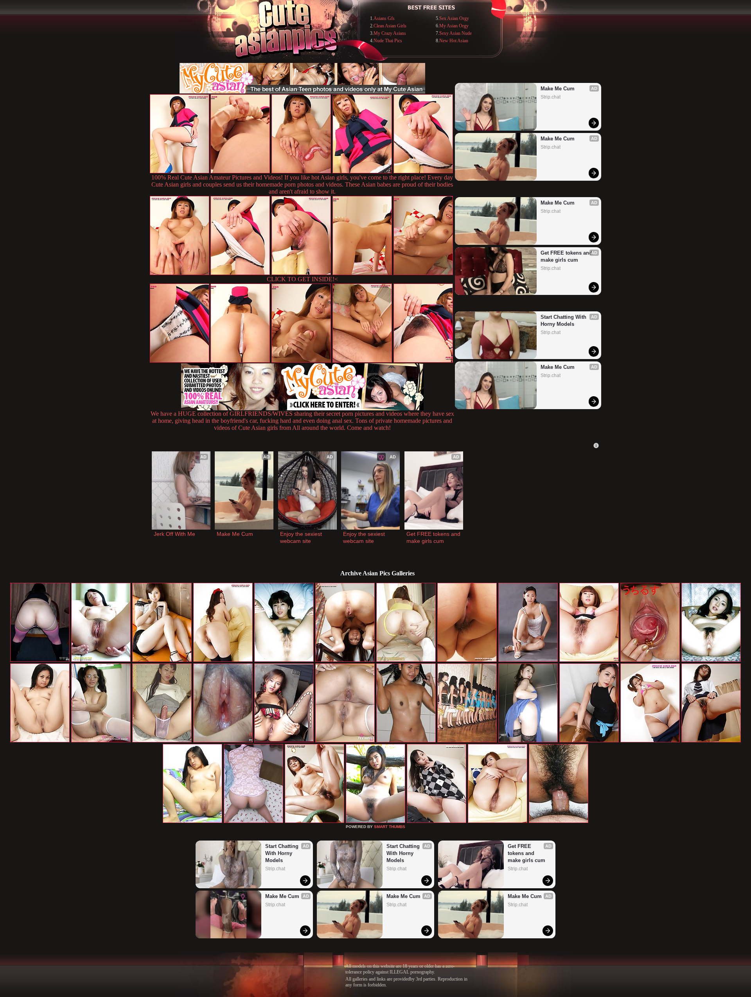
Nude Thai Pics (388, 40)
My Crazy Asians (390, 33)
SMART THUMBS (389, 827)
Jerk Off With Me (174, 534)
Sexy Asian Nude (455, 33)
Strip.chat (551, 97)
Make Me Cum (558, 89)
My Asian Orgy (454, 26)
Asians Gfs (384, 18)
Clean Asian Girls (390, 26)
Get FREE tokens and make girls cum (567, 256)
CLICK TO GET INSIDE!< (302, 279)
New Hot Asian (453, 40)
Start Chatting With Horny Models (564, 320)
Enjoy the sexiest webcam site (301, 537)
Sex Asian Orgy (454, 18)
